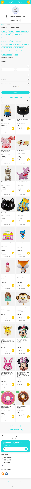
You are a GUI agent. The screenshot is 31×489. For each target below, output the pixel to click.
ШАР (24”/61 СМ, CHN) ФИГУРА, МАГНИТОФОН (6, 243)
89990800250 (8, 462)
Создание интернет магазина (13, 481)
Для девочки (6, 37)
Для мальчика (16, 34)
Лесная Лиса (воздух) (21, 275)
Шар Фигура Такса (20, 150)
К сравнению (7, 132)
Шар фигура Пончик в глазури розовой (6, 407)
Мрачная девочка (7, 54)
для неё (17, 44)
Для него (18, 41)
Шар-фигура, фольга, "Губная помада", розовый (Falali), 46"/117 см (7, 276)
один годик (5, 41)
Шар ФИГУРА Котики (5, 212)
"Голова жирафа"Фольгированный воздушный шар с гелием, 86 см (7, 341)
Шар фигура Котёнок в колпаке (6, 182)
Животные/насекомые (18, 37)
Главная (3, 24)
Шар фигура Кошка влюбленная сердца (5, 151)
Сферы (4, 51)
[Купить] (13, 128)
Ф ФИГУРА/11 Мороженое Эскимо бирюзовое (7, 308)
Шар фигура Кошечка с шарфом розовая (22, 182)
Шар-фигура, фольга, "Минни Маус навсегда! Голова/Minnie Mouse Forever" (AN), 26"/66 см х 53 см (23, 374)
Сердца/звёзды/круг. (21, 31)
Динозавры (24, 44)
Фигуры (11, 31)
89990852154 (14, 20)
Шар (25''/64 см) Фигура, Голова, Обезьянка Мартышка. (22, 308)
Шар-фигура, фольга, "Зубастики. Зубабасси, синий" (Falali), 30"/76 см (22, 244)
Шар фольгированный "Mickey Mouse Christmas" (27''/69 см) (22, 340)
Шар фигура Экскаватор (22, 212)
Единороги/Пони (18, 47)
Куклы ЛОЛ (19, 51)
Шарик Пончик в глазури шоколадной (22, 407)
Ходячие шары (6, 34)
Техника (11, 51)
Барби (16, 54)
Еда (12, 41)
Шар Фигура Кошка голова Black (22, 120)
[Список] (28, 101)
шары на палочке (7, 47)
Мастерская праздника (15, 16)
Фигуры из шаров (7, 44)
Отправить (26, 449)
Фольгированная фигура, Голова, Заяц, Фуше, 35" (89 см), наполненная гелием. (7, 373)
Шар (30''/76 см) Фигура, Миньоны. (6, 120)
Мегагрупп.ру (15, 486)
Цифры (4, 31)
